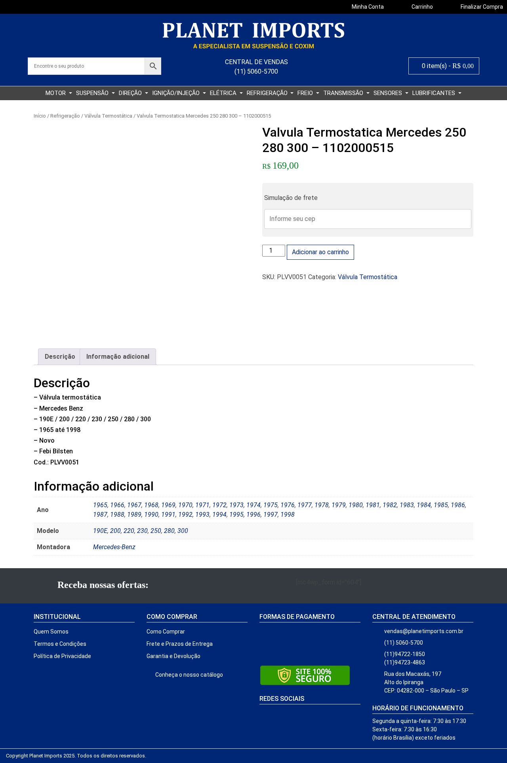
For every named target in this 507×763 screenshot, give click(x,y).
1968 (151, 505)
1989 (134, 514)
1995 (236, 514)
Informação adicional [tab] (117, 356)
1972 (219, 505)
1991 (168, 514)
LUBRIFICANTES (434, 93)
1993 (202, 514)
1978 (321, 505)
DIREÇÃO (131, 93)
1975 (270, 505)
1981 (373, 505)
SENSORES (389, 93)
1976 (287, 505)
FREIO (305, 93)
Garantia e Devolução (173, 656)
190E (100, 531)
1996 (253, 514)
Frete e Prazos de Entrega (180, 644)
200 (115, 531)
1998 (287, 514)
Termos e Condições (60, 644)
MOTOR (56, 93)
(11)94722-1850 (404, 654)
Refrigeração (65, 116)
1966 (117, 505)
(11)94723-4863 (404, 662)
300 (182, 531)
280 (169, 531)
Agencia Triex (161, 756)
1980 (356, 505)
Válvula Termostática (108, 116)
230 (142, 531)
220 (129, 531)
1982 (390, 505)
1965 (100, 505)
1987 (100, 514)
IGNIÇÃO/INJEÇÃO (176, 93)
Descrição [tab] (60, 356)
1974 (253, 505)
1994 (219, 514)
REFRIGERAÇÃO (268, 93)
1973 (236, 505)
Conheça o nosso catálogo (188, 675)
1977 (304, 505)
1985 (441, 505)
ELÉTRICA (224, 93)
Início (40, 116)
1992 (185, 514)
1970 (185, 505)
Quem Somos (51, 631)
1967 (134, 505)
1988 (117, 514)
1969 (168, 505)
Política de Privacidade (62, 656)
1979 (339, 505)
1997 (270, 514)
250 (156, 531)
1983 (407, 505)
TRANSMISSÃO (344, 93)
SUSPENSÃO (93, 93)
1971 (202, 505)
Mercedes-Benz (114, 547)
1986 (458, 505)
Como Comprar (166, 631)
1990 (151, 514)
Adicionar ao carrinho (320, 252)
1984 (424, 505)
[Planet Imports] (253, 35)
